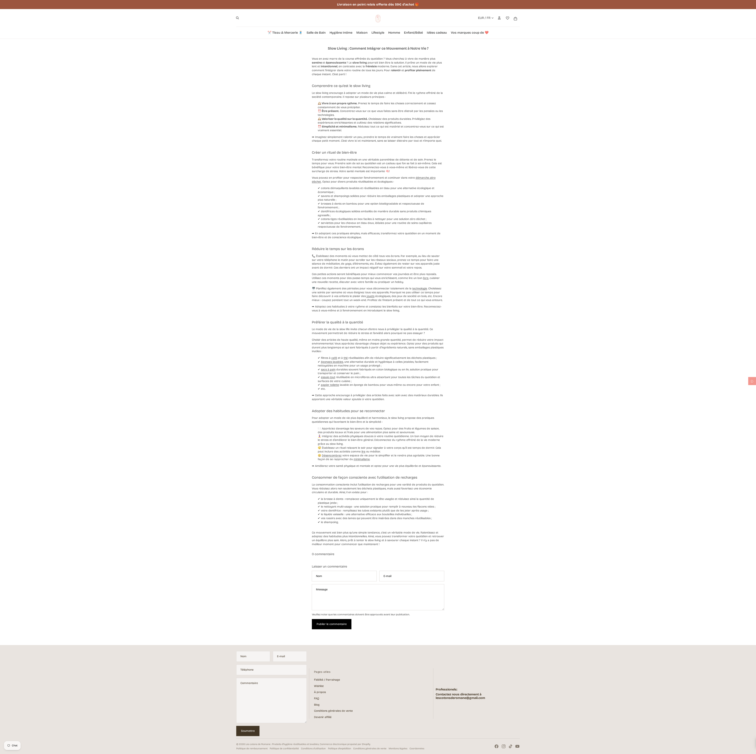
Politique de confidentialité (284, 748)
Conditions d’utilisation (313, 748)
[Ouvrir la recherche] (237, 18)
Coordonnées (417, 748)
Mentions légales (398, 748)
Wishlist (319, 686)
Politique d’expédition (339, 748)
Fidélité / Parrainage (327, 679)
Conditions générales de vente (333, 710)
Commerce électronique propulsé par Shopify (345, 744)
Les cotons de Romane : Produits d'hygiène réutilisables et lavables (282, 744)
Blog (317, 704)
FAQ (316, 698)
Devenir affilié (323, 717)
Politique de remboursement (252, 748)
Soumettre (248, 731)
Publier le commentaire (332, 624)
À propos (320, 692)
